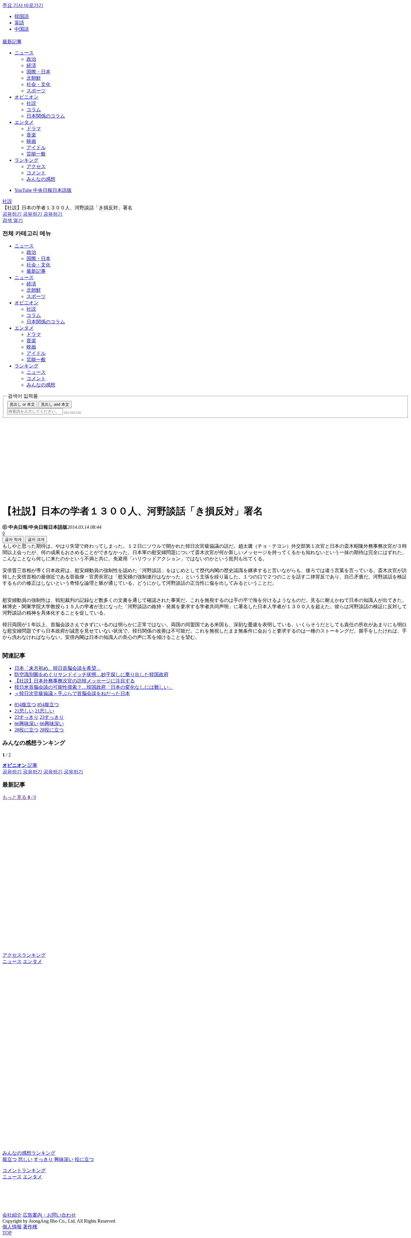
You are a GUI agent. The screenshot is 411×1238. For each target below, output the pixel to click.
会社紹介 (12, 1215)
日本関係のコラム (45, 116)
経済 (31, 65)
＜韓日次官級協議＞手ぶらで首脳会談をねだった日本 (72, 693)
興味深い (63, 1159)
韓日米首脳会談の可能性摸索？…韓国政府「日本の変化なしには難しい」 (93, 687)
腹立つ (9, 1159)
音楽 (31, 134)
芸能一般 (36, 153)
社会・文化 (38, 84)
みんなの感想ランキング (28, 1153)
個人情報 (12, 1226)
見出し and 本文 (55, 404)
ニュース (24, 52)
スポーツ (36, 90)
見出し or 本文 (22, 404)
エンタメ (24, 122)
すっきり (43, 1159)
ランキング (26, 160)
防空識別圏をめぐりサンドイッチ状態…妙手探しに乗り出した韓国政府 (91, 674)
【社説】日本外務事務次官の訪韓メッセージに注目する (74, 680)
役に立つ (84, 1159)
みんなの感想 (40, 179)
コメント (36, 172)
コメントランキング (24, 1170)
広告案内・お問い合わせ (49, 1215)
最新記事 (12, 41)
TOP (7, 1232)
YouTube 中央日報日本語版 (43, 190)
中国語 (21, 29)
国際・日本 (38, 71)
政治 (31, 59)
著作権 (30, 1226)
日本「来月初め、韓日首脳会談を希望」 (57, 668)
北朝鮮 (33, 78)
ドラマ (33, 128)
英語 (19, 22)
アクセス (36, 166)
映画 (31, 141)
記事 (19, 765)
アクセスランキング (24, 955)
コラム (33, 109)
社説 (31, 103)
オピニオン (26, 97)
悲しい (25, 1159)
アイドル (36, 147)
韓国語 (21, 16)
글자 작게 (13, 539)
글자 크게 (36, 539)
